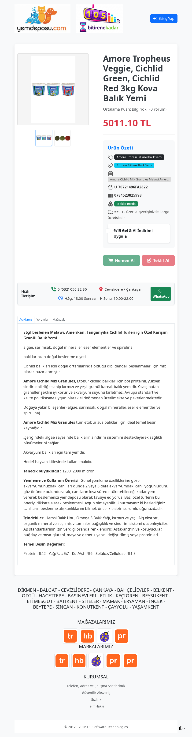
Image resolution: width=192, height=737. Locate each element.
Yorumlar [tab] (42, 320)
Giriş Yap (166, 18)
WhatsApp (161, 296)
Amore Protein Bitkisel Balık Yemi (139, 157)
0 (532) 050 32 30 (72, 289)
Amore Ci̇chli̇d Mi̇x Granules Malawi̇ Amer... (139, 179)
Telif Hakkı (96, 706)
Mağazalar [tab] (60, 320)
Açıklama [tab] (25, 320)
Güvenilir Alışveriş (96, 692)
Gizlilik (96, 699)
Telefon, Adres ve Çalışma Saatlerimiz (96, 686)
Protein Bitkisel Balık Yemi (134, 165)
